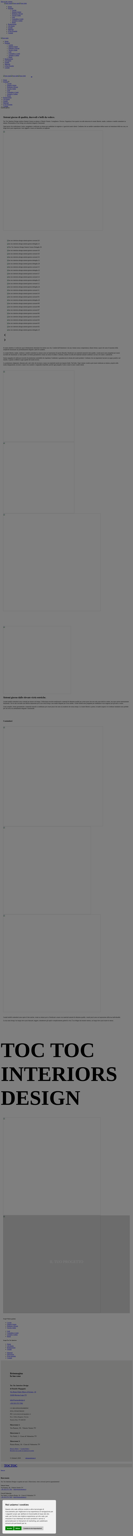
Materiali (10, 1353)
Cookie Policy (25, 1448)
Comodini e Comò (12, 1333)
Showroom (10, 1354)
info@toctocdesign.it (17, 1400)
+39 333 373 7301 (16, 1403)
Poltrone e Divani (12, 1326)
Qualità (9, 1349)
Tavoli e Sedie (11, 1328)
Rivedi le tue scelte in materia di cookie (22, 1450)
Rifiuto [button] (18, 1528)
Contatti (9, 1358)
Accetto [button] (9, 1528)
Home (9, 1344)
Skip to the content (6, 1)
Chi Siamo (10, 1346)
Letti (8, 1331)
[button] (4, 334)
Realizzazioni (11, 1347)
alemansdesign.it (30, 1458)
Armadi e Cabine (12, 1334)
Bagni (9, 1336)
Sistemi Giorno (11, 1324)
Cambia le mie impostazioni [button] (32, 1528)
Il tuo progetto (11, 1356)
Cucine (9, 1322)
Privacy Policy (14, 1448)
